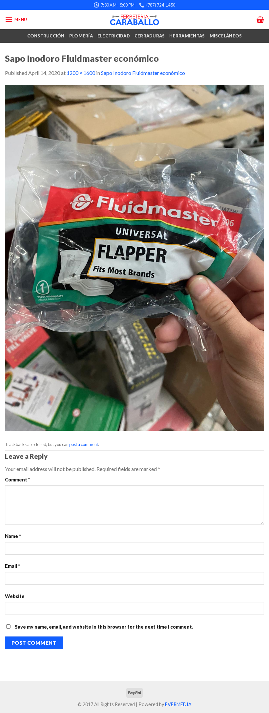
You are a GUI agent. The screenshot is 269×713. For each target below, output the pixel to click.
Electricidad (113, 35)
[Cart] (260, 19)
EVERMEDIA (178, 704)
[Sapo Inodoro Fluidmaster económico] (134, 257)
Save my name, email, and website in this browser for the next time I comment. (104, 627)
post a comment (83, 444)
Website (15, 596)
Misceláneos (226, 35)
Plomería (81, 35)
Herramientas (187, 35)
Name (13, 536)
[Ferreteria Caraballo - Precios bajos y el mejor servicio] (134, 20)
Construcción (46, 35)
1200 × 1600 (81, 73)
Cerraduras (149, 35)
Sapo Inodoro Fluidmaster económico (143, 73)
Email (12, 566)
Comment (17, 479)
